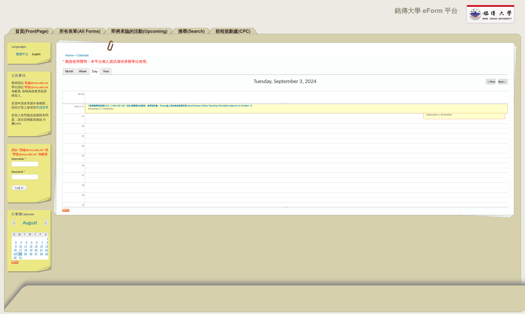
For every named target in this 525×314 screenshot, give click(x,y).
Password (18, 172)
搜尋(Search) (191, 31)
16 (15, 250)
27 (36, 254)
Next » (502, 81)
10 (20, 246)
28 (41, 254)
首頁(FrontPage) (31, 31)
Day (96, 71)
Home (69, 55)
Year (106, 71)
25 (25, 254)
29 (46, 254)
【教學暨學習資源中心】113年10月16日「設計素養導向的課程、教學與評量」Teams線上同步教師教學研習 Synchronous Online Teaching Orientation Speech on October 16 (170, 105)
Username (18, 159)
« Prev (491, 81)
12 (31, 246)
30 (15, 257)
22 (46, 250)
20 (36, 250)
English (36, 54)
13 (36, 246)
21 (41, 250)
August (30, 223)
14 (41, 246)
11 (25, 246)
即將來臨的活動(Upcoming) (139, 31)
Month (69, 71)
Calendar (83, 55)
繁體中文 (22, 54)
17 (20, 250)
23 (15, 254)
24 (20, 254)
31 (20, 257)
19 (31, 250)
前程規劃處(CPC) (233, 31)
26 (31, 254)
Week (83, 71)
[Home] (492, 14)
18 (25, 250)
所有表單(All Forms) (79, 31)
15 (46, 246)
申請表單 (42, 107)
